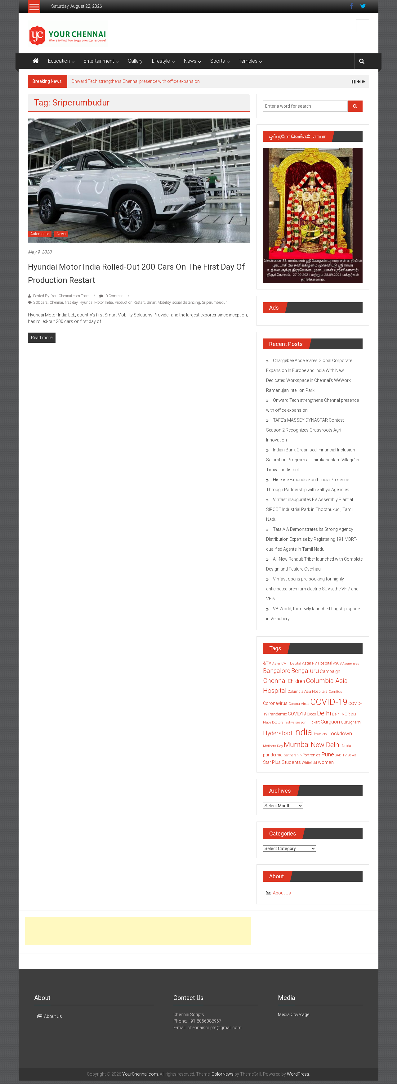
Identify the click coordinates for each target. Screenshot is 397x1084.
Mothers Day (273, 746)
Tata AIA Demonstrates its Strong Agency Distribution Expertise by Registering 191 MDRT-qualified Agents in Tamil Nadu (311, 539)
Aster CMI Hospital (286, 663)
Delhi (324, 713)
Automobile (39, 234)
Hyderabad (277, 733)
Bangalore (276, 670)
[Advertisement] (138, 931)
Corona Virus (298, 703)
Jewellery (320, 734)
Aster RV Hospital (317, 663)
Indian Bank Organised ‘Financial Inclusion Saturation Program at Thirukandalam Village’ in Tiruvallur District (312, 459)
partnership (292, 755)
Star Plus (272, 762)
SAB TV (341, 755)
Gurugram (351, 721)
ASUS (337, 663)
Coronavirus (275, 703)
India (302, 732)
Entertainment (99, 61)
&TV (267, 663)
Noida (346, 746)
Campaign (330, 671)
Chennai (56, 302)
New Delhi (326, 745)
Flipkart (313, 722)
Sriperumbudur (214, 302)
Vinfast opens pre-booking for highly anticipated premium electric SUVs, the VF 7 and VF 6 (312, 588)
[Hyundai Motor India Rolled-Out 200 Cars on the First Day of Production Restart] (139, 180)
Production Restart (130, 302)
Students (291, 762)
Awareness (350, 663)
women (326, 762)
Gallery (135, 61)
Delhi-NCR (341, 714)
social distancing (186, 302)
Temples (248, 61)
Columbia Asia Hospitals (308, 691)
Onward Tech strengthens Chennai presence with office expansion (135, 81)
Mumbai (297, 744)
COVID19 (297, 714)
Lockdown (340, 733)
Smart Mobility (159, 302)
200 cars (40, 302)
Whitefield (309, 762)
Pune (327, 754)
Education (59, 61)
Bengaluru (305, 670)
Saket (352, 755)
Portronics (311, 755)
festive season (295, 722)
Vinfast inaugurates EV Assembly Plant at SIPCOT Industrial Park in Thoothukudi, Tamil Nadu (309, 509)
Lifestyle (161, 61)
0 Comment (115, 296)
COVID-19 (328, 702)
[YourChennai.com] (35, 61)
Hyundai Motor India (96, 302)
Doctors (277, 722)
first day (71, 302)
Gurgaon (330, 722)
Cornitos (335, 691)
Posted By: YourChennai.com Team (61, 296)
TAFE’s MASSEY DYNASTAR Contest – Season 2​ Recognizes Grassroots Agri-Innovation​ (307, 430)
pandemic (273, 754)
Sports (217, 61)
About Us (282, 892)
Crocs (311, 714)
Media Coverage (293, 1014)
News (190, 61)
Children (296, 681)
